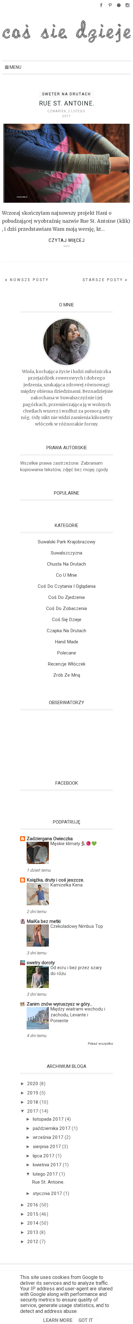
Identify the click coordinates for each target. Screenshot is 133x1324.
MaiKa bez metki (44, 921)
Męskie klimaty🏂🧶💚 (73, 843)
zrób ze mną (66, 675)
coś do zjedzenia (66, 597)
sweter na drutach (66, 94)
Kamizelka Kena (66, 885)
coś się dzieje (66, 619)
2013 (33, 1232)
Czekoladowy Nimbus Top (76, 926)
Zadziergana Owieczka (50, 838)
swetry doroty (41, 962)
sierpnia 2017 (47, 1146)
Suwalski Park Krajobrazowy (66, 542)
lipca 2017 (44, 1156)
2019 (33, 1093)
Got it (86, 1320)
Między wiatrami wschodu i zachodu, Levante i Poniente (77, 1014)
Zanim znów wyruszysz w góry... (59, 1004)
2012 (33, 1241)
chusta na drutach (66, 564)
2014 (33, 1223)
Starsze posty (104, 280)
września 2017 (49, 1137)
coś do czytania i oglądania (67, 586)
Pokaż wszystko (100, 1043)
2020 (33, 1083)
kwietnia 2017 (48, 1165)
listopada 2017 (49, 1119)
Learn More (57, 1320)
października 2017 (52, 1128)
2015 (33, 1214)
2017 (33, 1111)
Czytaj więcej (67, 240)
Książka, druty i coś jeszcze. (55, 880)
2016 (33, 1205)
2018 (33, 1102)
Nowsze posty (28, 280)
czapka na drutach (66, 630)
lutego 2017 (46, 1174)
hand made (66, 642)
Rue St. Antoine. (66, 103)
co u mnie (66, 575)
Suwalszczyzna (66, 553)
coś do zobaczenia (66, 608)
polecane (66, 653)
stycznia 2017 (48, 1193)
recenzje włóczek (66, 664)
